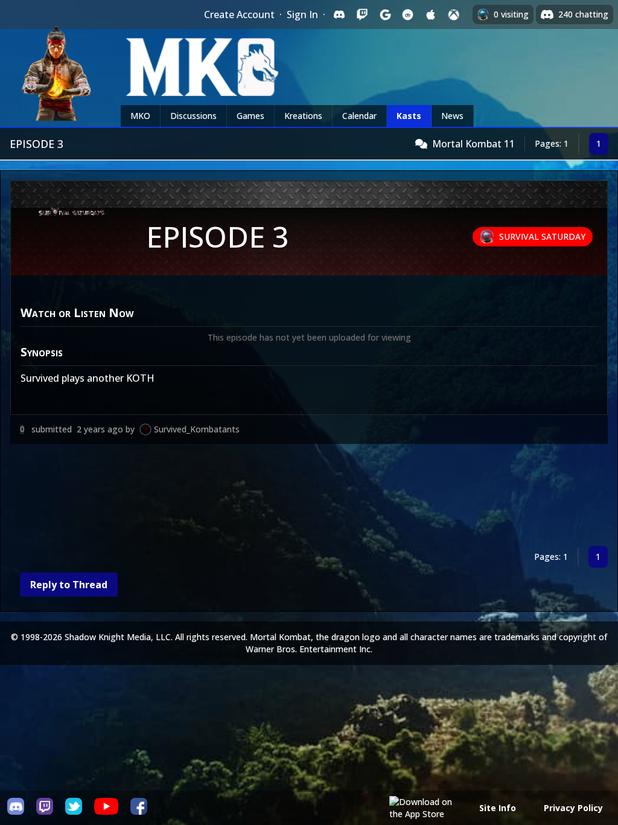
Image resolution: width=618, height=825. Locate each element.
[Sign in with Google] (385, 14)
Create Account (239, 14)
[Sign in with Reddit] (408, 14)
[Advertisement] (309, 497)
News (452, 115)
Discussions (193, 115)
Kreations (303, 115)
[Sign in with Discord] (339, 14)
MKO (140, 115)
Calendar (359, 115)
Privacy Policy (573, 808)
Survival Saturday (542, 236)
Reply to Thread (68, 584)
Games (250, 115)
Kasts (409, 115)
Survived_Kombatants (197, 429)
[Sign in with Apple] (431, 14)
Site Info (497, 808)
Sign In (302, 14)
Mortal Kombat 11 (473, 143)
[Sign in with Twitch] (362, 14)
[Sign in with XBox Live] (454, 14)
